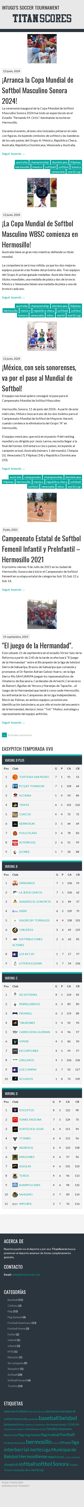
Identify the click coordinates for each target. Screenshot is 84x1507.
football (67, 1434)
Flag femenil (15, 1317)
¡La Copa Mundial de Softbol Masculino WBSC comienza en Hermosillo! (40, 233)
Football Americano (19, 1322)
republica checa (44, 310)
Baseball (13, 1299)
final (15, 1435)
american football (15, 1411)
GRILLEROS (26, 1060)
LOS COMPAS (28, 1069)
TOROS (24, 1175)
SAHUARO (26, 1194)
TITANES (25, 1138)
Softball (12, 1374)
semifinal (75, 1457)
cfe (47, 1424)
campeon (29, 1424)
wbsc (50, 315)
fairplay (52, 1429)
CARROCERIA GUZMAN (34, 1032)
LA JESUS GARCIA (30, 892)
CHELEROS (26, 929)
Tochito (12, 1386)
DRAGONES (26, 1156)
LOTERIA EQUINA (30, 963)
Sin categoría (15, 1363)
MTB (11, 1351)
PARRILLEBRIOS (29, 1004)
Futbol (11, 1334)
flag (21, 1435)
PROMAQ (25, 1013)
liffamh (65, 1442)
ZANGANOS (27, 883)
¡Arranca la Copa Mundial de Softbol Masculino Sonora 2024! (37, 90)
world (61, 315)
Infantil (12, 1340)
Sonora (76, 167)
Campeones (40, 1424)
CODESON (72, 1424)
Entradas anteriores (17, 735)
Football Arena (16, 1328)
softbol (64, 167)
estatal (42, 1429)
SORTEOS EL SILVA (31, 1129)
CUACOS (25, 814)
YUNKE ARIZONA (30, 1119)
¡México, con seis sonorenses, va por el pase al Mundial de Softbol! (39, 377)
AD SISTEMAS (28, 994)
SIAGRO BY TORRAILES (34, 920)
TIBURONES (27, 1022)
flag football (50, 1435)
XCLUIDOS (26, 1079)
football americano (14, 1442)
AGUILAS (25, 1166)
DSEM (23, 911)
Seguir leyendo (13, 153)
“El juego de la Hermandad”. (37, 645)
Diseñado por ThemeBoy (15, 1486)
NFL (62, 1457)
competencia (10, 1429)
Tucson (8, 1470)
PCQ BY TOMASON (31, 786)
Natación (13, 1357)
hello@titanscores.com (26, 1274)
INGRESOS (26, 1147)
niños (67, 1457)
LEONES (24, 851)
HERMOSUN (27, 823)
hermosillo (22, 167)
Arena (41, 1411)
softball (50, 167)
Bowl (22, 1424)
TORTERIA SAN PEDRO (34, 777)
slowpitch (11, 1465)
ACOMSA (25, 795)
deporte (21, 1429)
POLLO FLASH (28, 833)
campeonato (32, 477)
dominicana (59, 162)
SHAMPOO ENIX (29, 1185)
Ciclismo (13, 1305)
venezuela (58, 171)
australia (22, 162)
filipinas (75, 162)
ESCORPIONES (28, 1050)
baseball (49, 1417)
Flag (10, 1311)
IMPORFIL (25, 1203)
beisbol (68, 1418)
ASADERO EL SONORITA (35, 901)
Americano (32, 1411)
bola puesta (11, 1424)
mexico (37, 167)
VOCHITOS (26, 1110)
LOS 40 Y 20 (26, 954)
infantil (56, 1443)
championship (39, 162)
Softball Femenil (17, 1380)
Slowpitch (14, 1368)
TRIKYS (24, 804)
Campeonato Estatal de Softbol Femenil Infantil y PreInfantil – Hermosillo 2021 (41, 548)
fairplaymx (65, 1429)
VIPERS (24, 1041)
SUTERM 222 (27, 842)
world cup (74, 171)
